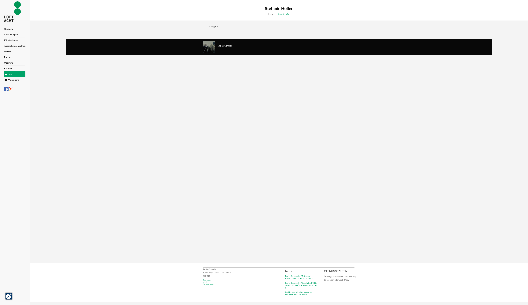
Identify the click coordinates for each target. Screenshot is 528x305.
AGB (205, 282)
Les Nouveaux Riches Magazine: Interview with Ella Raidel (298, 293)
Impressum (207, 280)
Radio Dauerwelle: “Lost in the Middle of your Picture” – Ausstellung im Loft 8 (301, 285)
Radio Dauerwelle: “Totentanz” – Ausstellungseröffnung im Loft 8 (299, 277)
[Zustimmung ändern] (9, 296)
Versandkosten (208, 284)
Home (270, 14)
